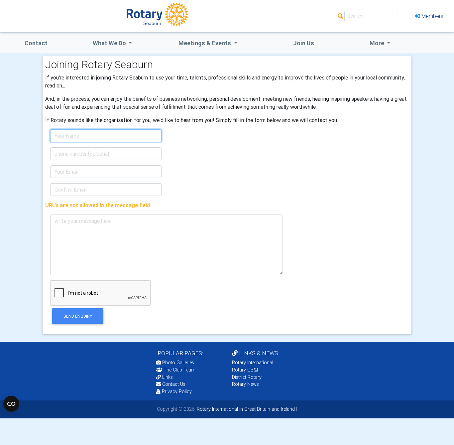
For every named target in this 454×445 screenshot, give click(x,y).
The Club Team (179, 370)
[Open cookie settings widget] (11, 404)
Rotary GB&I (245, 370)
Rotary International (252, 363)
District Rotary (247, 377)
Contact (36, 43)
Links (167, 377)
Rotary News (245, 384)
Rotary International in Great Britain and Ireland (245, 409)
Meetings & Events (205, 43)
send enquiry (77, 316)
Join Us (303, 43)
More (378, 43)
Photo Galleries (177, 363)
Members (432, 16)
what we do (110, 43)
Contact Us (173, 384)
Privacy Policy (177, 391)
